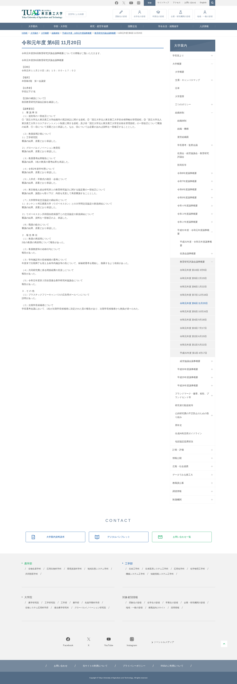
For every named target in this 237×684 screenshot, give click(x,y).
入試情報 (204, 26)
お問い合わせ (190, 2)
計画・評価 (178, 449)
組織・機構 (183, 128)
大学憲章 (179, 96)
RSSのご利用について (172, 665)
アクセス (177, 2)
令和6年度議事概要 (187, 189)
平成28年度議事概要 (187, 385)
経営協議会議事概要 (190, 361)
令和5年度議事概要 (187, 197)
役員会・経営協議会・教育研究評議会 (193, 155)
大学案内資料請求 (55, 537)
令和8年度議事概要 (187, 173)
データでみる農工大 (183, 474)
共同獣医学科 (31, 574)
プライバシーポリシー (134, 665)
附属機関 (177, 499)
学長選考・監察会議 (187, 145)
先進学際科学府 (92, 603)
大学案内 (32, 26)
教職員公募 (178, 483)
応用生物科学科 (54, 569)
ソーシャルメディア (164, 642)
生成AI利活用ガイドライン (188, 433)
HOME (25, 33)
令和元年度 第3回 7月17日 (193, 328)
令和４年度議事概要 (187, 205)
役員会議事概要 (188, 253)
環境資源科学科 (74, 569)
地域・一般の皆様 (205, 16)
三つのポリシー (183, 104)
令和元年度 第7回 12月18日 (194, 295)
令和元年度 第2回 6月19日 (193, 336)
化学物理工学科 (197, 569)
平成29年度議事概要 (187, 377)
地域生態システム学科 (98, 569)
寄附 (150, 3)
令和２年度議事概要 (187, 222)
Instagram (139, 3)
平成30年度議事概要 (187, 369)
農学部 (28, 563)
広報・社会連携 (180, 466)
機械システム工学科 (135, 574)
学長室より (178, 55)
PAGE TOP (224, 644)
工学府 (64, 603)
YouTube (131, 3)
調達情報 (177, 491)
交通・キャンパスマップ (187, 80)
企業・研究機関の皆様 (180, 16)
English (203, 2)
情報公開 (177, 458)
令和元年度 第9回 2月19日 (193, 278)
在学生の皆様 (139, 16)
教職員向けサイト (156, 608)
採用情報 (175, 608)
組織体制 (55, 33)
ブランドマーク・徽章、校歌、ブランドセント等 (192, 395)
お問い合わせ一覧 (182, 537)
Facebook (116, 3)
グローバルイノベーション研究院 (90, 608)
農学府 (76, 603)
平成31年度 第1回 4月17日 (193, 353)
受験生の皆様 (121, 16)
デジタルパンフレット (118, 537)
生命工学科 (134, 569)
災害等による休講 (76, 14)
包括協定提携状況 (184, 441)
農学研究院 (33, 603)
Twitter (124, 3)
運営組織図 (183, 137)
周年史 (178, 425)
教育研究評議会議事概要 (105, 33)
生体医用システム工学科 (156, 569)
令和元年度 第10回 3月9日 (193, 270)
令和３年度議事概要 (187, 214)
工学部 (129, 563)
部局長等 (181, 165)
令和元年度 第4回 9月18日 (193, 319)
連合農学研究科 (61, 608)
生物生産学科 (34, 569)
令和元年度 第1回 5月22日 (193, 344)
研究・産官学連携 (99, 26)
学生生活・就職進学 (168, 26)
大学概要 (45, 33)
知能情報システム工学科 (162, 574)
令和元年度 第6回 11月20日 (194, 303)
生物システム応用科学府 (36, 608)
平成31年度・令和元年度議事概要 (77, 33)
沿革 (177, 88)
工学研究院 (50, 603)
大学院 (28, 597)
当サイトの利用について (95, 665)
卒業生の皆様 (158, 16)
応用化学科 (179, 569)
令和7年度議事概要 (187, 181)
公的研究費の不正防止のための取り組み (192, 415)
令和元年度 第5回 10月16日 (194, 311)
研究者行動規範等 (184, 405)
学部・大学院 (60, 26)
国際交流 (132, 26)
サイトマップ (163, 2)
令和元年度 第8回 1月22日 (193, 286)
